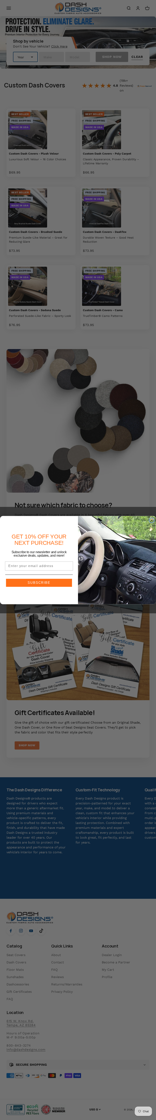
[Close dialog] (151, 520)
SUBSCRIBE (39, 582)
